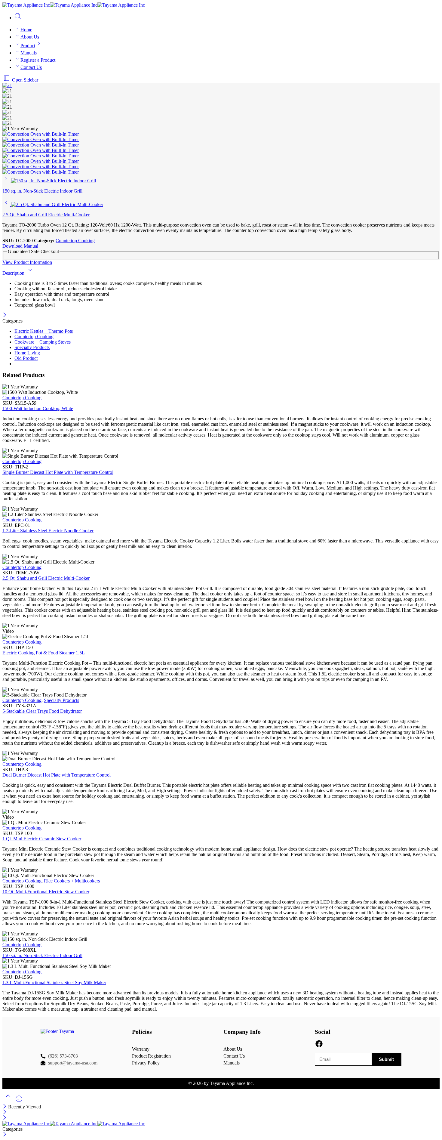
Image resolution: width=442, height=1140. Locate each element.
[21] (7, 85)
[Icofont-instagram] (329, 1044)
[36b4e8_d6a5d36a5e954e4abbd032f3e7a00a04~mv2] (40, 161)
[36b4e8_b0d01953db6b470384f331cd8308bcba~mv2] (40, 150)
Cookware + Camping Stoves (42, 341)
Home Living (27, 352)
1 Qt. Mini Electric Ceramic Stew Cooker (41, 838)
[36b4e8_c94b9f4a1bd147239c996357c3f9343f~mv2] (40, 155)
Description (14, 273)
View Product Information (27, 262)
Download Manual (20, 246)
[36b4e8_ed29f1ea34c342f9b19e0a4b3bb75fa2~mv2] (40, 166)
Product (27, 45)
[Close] (4, 315)
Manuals (28, 52)
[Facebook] (319, 1044)
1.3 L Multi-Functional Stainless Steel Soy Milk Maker (54, 982)
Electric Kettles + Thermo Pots (43, 331)
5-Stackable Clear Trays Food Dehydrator (42, 711)
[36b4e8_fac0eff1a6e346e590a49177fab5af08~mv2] (40, 172)
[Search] (17, 17)
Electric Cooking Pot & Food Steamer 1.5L (43, 652)
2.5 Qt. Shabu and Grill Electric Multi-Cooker (46, 578)
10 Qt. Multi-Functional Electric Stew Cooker (45, 891)
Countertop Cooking (75, 240)
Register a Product (37, 60)
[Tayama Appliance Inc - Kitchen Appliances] (73, 5)
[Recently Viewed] (19, 1101)
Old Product (26, 358)
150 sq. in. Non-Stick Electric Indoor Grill (42, 955)
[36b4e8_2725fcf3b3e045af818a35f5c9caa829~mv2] (40, 144)
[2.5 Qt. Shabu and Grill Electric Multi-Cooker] (6, 204)
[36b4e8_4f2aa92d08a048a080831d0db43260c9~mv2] (40, 139)
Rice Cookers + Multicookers (72, 880)
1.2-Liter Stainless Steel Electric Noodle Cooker (48, 530)
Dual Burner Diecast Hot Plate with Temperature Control (56, 774)
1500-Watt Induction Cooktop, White (37, 408)
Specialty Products (32, 347)
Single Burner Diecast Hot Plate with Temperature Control (57, 472)
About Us (29, 36)
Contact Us (31, 67)
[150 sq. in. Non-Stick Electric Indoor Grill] (6, 180)
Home (26, 29)
